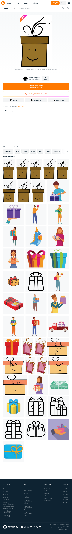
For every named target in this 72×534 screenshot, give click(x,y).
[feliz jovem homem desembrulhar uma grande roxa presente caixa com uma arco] (58, 191)
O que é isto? (20, 106)
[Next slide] (65, 151)
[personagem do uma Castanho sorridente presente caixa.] (9, 169)
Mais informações (9, 111)
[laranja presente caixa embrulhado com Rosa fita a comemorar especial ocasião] (36, 258)
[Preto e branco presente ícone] (13, 429)
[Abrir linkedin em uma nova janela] (28, 526)
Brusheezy (6, 489)
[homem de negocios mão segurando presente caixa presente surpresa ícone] (58, 429)
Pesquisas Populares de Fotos (27, 507)
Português (64, 494)
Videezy (5, 494)
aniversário (8, 151)
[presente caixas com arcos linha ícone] (58, 406)
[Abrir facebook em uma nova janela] (22, 526)
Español (63, 491)
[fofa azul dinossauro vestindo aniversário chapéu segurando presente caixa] (36, 236)
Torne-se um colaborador (47, 499)
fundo (25, 151)
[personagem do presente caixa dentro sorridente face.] (58, 347)
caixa (48, 151)
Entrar (63, 3)
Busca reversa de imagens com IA (8, 507)
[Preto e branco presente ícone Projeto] (36, 406)
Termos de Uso (49, 528)
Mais (62, 502)
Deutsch (63, 497)
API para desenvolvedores (8, 503)
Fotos (18, 3)
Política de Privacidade (61, 528)
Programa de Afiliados (27, 496)
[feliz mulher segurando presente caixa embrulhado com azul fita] (58, 236)
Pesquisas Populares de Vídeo (27, 513)
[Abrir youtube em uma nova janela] (40, 526)
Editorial (35, 3)
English (63, 489)
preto (33, 151)
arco (40, 151)
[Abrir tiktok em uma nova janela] (34, 526)
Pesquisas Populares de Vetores (27, 501)
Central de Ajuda (46, 489)
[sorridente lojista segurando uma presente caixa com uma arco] (58, 303)
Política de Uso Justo (60, 529)
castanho (57, 151)
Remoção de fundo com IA (7, 511)
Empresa (6, 497)
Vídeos (26, 3)
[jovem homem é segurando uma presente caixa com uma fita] (58, 214)
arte (17, 151)
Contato (45, 493)
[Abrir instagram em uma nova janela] (25, 526)
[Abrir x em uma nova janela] (37, 526)
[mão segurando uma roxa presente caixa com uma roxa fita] (13, 214)
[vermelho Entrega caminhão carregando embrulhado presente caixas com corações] (58, 326)
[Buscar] (63, 8)
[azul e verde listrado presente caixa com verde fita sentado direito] (58, 258)
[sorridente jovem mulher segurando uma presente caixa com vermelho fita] (38, 385)
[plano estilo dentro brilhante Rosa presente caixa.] (27, 347)
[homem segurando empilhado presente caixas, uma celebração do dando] (36, 303)
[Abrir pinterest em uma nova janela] (31, 526)
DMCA (25, 493)
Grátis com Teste (36, 86)
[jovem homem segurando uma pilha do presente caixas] (36, 214)
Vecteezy (5, 491)
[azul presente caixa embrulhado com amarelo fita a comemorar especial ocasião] (13, 451)
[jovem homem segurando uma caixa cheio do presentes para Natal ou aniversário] (13, 326)
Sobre (45, 496)
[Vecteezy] (3, 3)
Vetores (8, 3)
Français (63, 500)
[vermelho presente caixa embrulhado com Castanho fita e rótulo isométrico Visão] (13, 303)
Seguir (45, 79)
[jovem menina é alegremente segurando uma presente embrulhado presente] (13, 258)
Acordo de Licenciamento (27, 489)
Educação (6, 500)
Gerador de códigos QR (6, 516)
